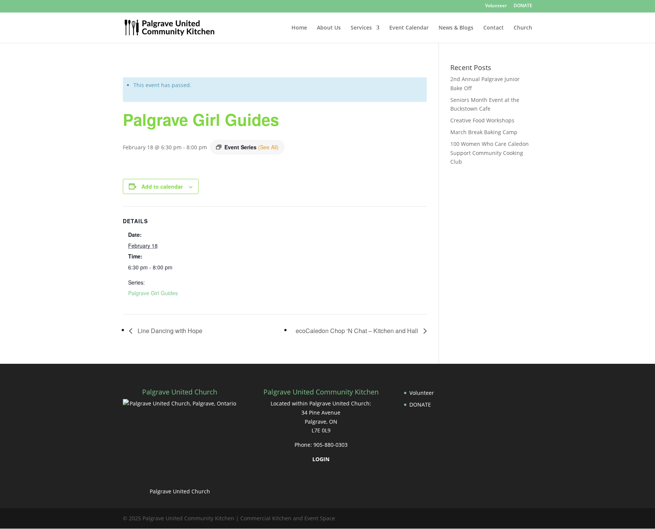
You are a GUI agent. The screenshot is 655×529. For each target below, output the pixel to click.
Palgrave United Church (180, 491)
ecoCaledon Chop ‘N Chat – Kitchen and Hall (358, 330)
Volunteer (496, 6)
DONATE (523, 6)
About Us (329, 28)
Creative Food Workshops (482, 120)
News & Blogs (456, 28)
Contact (493, 28)
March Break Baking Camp (483, 132)
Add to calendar (162, 186)
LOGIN (320, 459)
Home (299, 28)
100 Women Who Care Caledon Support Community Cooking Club (489, 153)
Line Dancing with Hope (169, 330)
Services (361, 28)
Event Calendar (409, 28)
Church (523, 28)
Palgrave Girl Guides (153, 293)
